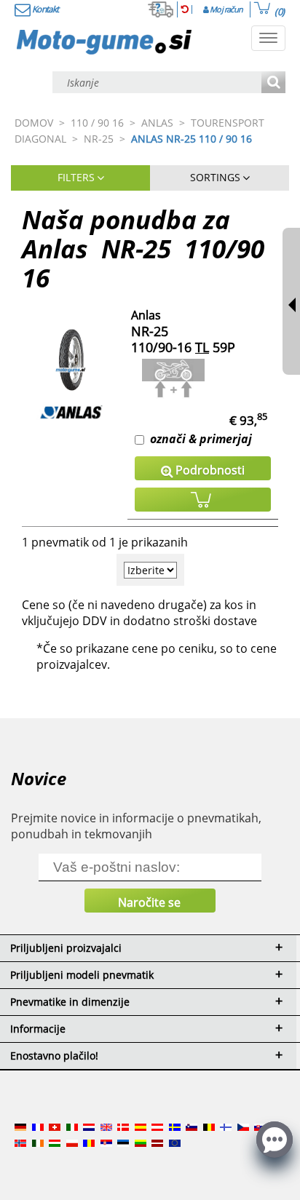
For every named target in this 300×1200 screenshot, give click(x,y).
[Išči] (273, 83)
